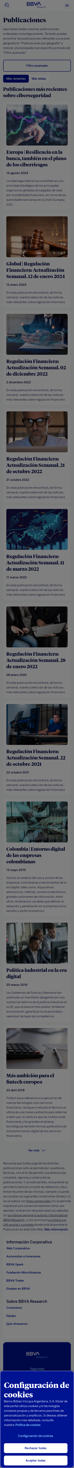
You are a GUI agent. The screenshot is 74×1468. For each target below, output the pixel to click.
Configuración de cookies (35, 1436)
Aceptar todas (36, 1460)
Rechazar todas (36, 1448)
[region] (37, 1419)
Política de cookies (28, 1425)
